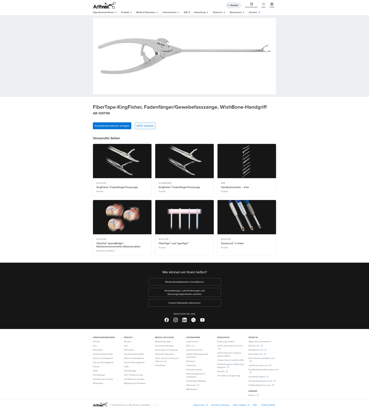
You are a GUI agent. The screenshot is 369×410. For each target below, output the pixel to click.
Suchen (233, 5)
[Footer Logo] (100, 404)
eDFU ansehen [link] (145, 126)
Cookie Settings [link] (268, 404)
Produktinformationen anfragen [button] (112, 126)
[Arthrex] (104, 5)
